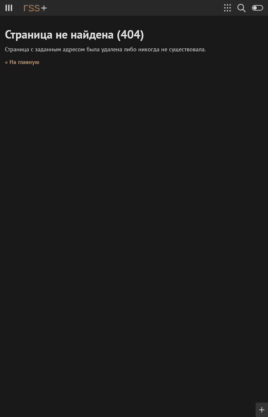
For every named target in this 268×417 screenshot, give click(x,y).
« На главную (22, 62)
